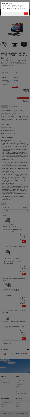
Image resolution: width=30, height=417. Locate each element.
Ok (25, 13)
